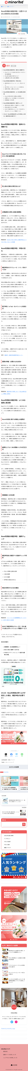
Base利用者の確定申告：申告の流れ (12, 81)
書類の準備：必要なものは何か (12, 89)
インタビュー (7, 838)
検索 (23, 824)
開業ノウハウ (11, 760)
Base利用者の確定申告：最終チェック (13, 103)
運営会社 (5, 1051)
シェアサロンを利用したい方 (10, 1057)
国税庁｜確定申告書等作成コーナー (14, 355)
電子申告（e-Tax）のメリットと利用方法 (14, 87)
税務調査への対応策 (9, 100)
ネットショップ (10, 762)
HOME (14, 1065)
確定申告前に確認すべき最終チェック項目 (14, 105)
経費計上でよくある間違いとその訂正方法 (14, 98)
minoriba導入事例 (8, 835)
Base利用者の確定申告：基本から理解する (14, 70)
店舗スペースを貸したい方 (9, 1054)
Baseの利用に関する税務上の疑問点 (13, 96)
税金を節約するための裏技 (11, 107)
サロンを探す (7, 841)
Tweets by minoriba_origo (8, 1028)
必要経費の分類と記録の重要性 (12, 78)
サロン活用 (7, 844)
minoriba (5, 772)
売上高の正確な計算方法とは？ (12, 76)
